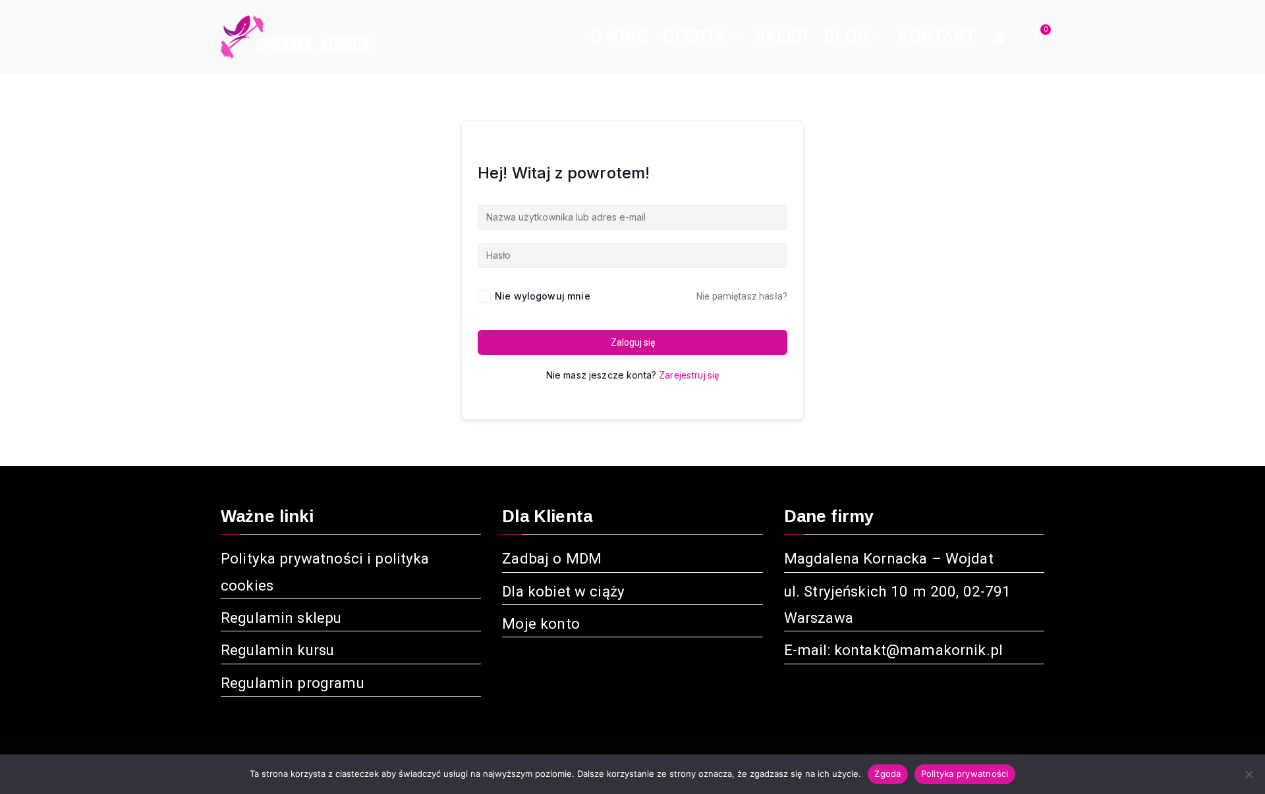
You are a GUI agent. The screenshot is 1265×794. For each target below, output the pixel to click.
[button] (733, 36)
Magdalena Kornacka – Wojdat (889, 558)
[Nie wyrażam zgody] (1248, 774)
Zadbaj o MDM (552, 558)
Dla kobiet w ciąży (563, 591)
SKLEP (782, 36)
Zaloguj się (633, 342)
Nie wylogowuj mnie (542, 296)
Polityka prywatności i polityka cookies (325, 571)
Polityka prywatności (965, 773)
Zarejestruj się (689, 375)
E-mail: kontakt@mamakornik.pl (893, 649)
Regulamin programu (292, 682)
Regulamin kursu (277, 649)
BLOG (846, 36)
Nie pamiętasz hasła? (741, 296)
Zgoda (887, 773)
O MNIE (618, 36)
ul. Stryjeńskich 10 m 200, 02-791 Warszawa (897, 604)
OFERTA (695, 36)
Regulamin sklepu (281, 617)
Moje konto (541, 623)
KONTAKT (937, 36)
